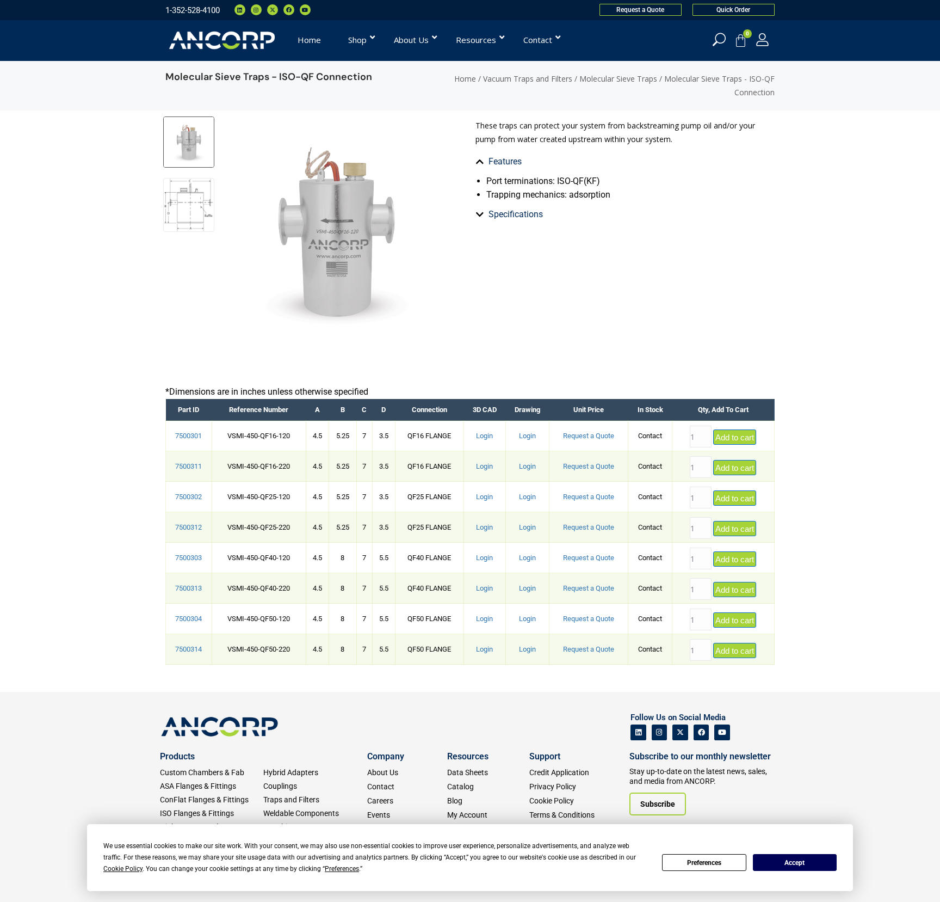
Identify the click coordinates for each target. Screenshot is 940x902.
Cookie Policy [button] (123, 869)
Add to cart (734, 437)
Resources (467, 756)
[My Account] (762, 39)
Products (177, 756)
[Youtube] (305, 9)
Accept (794, 863)
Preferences (704, 863)
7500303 (188, 558)
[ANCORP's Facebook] (701, 732)
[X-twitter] (272, 9)
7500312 (188, 527)
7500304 (188, 619)
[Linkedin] (239, 9)
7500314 (188, 649)
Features (505, 161)
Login (484, 436)
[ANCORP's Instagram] (659, 732)
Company (385, 756)
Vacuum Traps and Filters (527, 78)
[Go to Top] (27, 877)
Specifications (515, 214)
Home (465, 78)
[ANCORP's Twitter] (680, 732)
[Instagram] (256, 9)
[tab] (542, 161)
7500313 (188, 588)
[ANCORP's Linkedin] (638, 732)
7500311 (188, 466)
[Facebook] (288, 9)
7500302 (188, 497)
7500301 (188, 436)
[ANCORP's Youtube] (722, 732)
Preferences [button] (342, 869)
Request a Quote (588, 436)
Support (544, 756)
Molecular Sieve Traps (618, 78)
